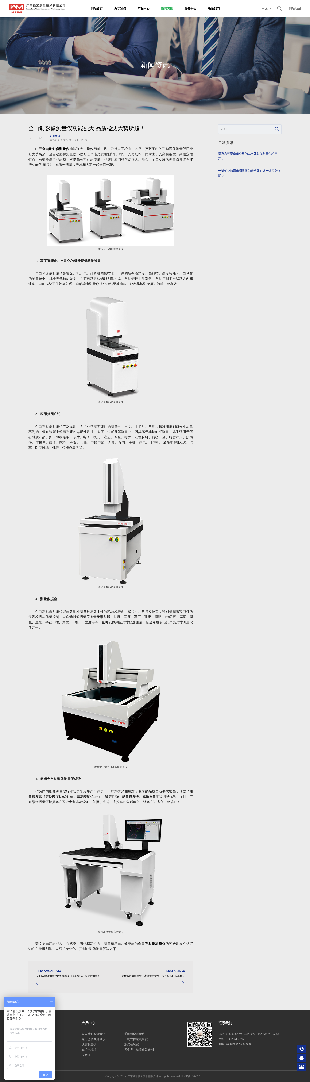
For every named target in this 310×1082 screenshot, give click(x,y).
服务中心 (190, 8)
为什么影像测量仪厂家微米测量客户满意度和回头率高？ (153, 975)
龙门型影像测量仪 (93, 1039)
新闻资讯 (167, 8)
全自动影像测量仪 (93, 1034)
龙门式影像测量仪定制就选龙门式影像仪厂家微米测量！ (68, 975)
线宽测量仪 (89, 1044)
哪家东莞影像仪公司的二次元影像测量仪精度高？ (247, 156)
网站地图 (295, 8)
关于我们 (120, 8)
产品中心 (144, 8)
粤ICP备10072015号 (193, 1076)
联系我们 (214, 8)
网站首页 (97, 8)
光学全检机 (89, 1049)
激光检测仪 (131, 1044)
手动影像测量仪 (134, 1034)
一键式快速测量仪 (136, 1039)
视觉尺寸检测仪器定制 (139, 1049)
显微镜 (86, 1055)
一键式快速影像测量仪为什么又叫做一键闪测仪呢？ (249, 173)
